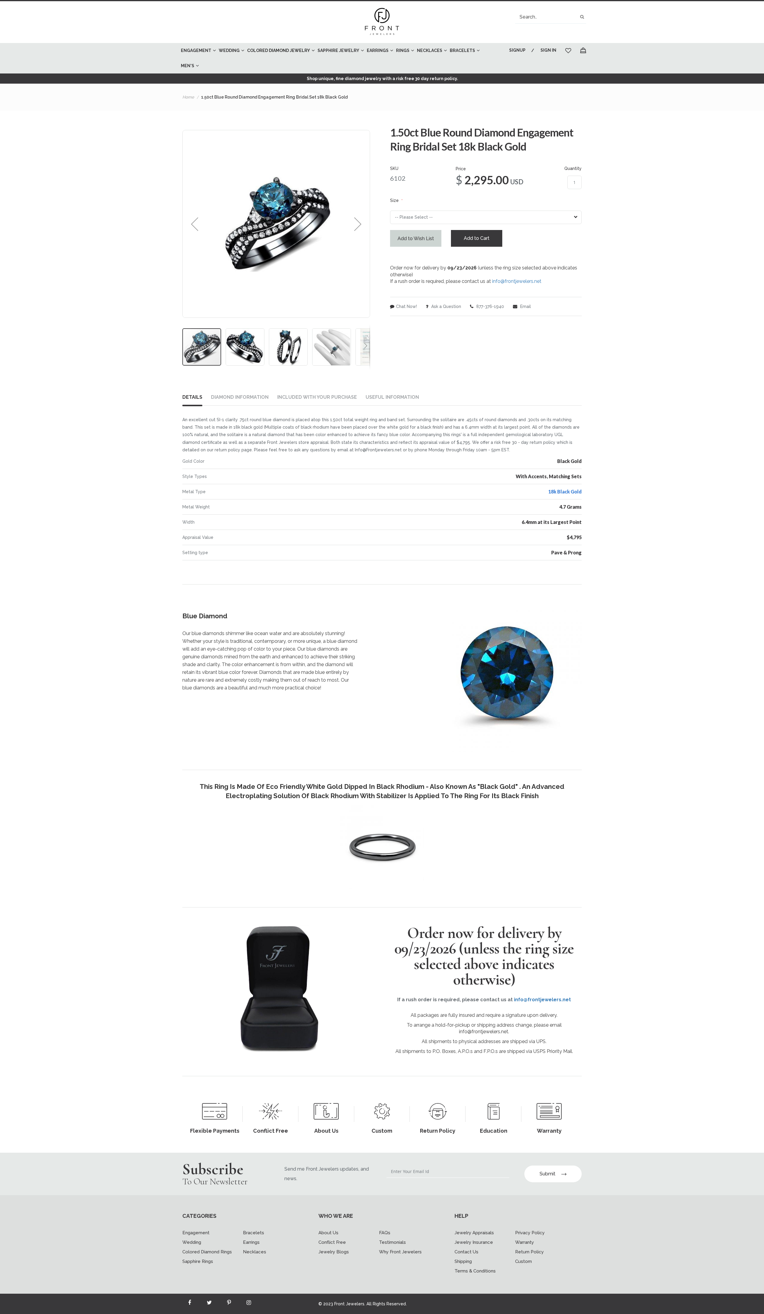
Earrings (251, 1242)
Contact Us (466, 1252)
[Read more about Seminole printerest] (229, 1304)
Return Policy (529, 1252)
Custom (523, 1261)
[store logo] (382, 22)
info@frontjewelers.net (516, 281)
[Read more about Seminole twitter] (209, 1304)
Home (188, 97)
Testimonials (392, 1242)
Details (192, 397)
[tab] (196, 398)
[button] (195, 224)
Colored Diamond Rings (207, 1252)
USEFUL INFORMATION (392, 397)
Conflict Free (332, 1242)
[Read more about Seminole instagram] (248, 1304)
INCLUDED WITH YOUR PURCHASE (317, 397)
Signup (517, 50)
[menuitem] (197, 50)
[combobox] (550, 17)
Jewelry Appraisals (474, 1232)
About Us (328, 1232)
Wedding (191, 1242)
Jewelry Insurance (474, 1242)
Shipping (463, 1261)
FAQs (384, 1232)
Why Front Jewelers (400, 1252)
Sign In (548, 50)
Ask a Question (445, 306)
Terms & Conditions (475, 1271)
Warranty (524, 1242)
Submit (547, 1174)
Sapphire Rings (197, 1261)
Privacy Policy (530, 1232)
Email (525, 306)
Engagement (196, 1232)
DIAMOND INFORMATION (240, 397)
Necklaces (254, 1252)
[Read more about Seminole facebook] (189, 1304)
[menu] (336, 58)
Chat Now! (406, 306)
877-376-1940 (489, 306)
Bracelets (253, 1232)
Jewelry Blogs (333, 1252)
